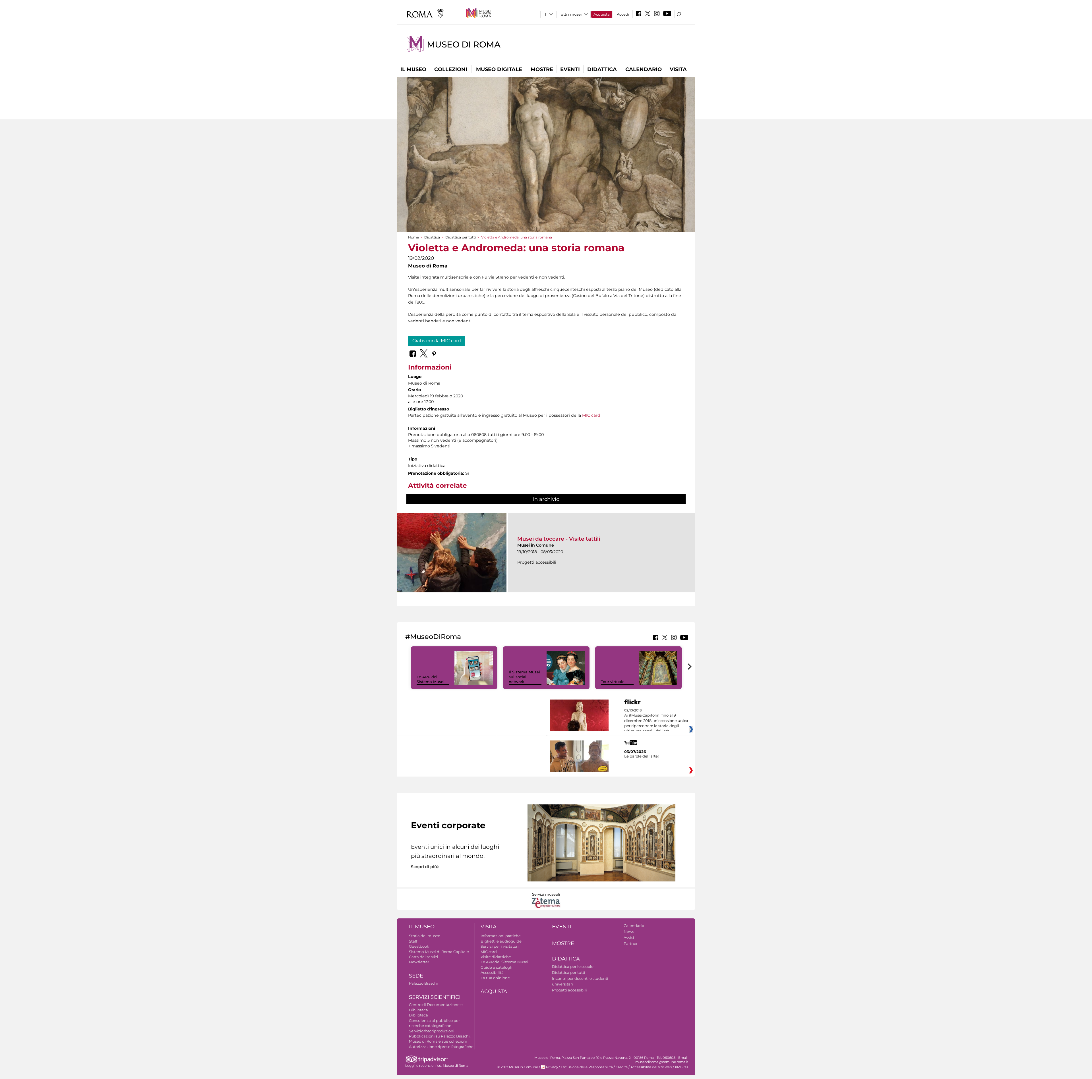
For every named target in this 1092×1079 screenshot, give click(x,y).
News (629, 931)
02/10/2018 (656, 720)
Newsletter (419, 962)
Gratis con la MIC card (436, 340)
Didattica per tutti (460, 237)
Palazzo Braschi (423, 983)
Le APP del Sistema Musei (430, 679)
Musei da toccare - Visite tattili (558, 539)
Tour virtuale (612, 681)
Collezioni (450, 69)
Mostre (542, 69)
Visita (678, 69)
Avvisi (629, 937)
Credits (622, 1067)
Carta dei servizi (423, 957)
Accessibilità (492, 972)
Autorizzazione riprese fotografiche (441, 1046)
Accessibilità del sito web (651, 1067)
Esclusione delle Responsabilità (587, 1067)
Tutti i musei (570, 14)
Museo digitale (499, 69)
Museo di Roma (463, 44)
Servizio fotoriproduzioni (431, 1031)
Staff (413, 941)
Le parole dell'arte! (641, 756)
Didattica (602, 69)
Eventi (570, 69)
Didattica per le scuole (572, 966)
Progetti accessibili (569, 990)
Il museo (413, 69)
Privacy (552, 1067)
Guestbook (419, 946)
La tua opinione (495, 978)
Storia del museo (424, 935)
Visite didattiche (496, 957)
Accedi (623, 14)
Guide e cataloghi (497, 967)
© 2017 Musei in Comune (517, 1067)
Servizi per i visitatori (500, 946)
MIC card (591, 415)
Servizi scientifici (434, 997)
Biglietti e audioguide (501, 941)
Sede (416, 975)
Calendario (643, 69)
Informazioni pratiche (501, 935)
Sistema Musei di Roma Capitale (439, 951)
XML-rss (681, 1067)
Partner (631, 943)
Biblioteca (418, 1015)
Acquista (601, 14)
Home (413, 237)
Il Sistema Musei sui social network (524, 677)
